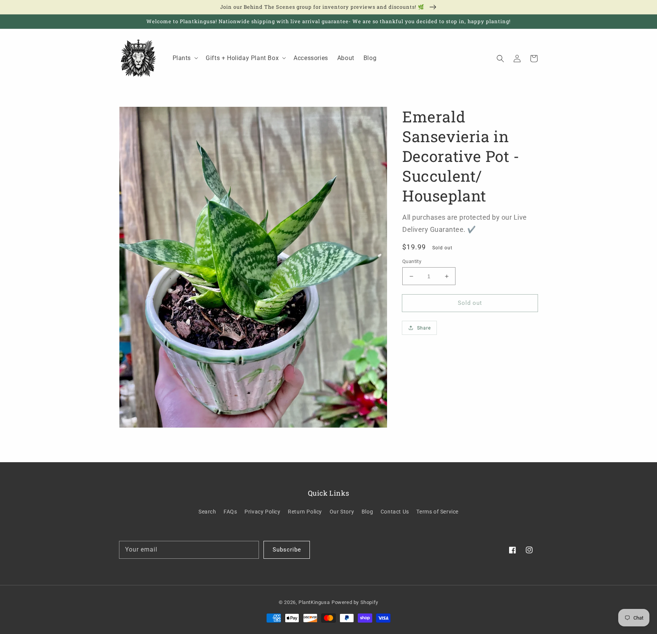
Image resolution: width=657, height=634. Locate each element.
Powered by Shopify (355, 602)
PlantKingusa (314, 602)
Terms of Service (437, 512)
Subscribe (287, 549)
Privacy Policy (262, 512)
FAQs (230, 512)
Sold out (470, 303)
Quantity (411, 261)
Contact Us (395, 512)
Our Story (342, 512)
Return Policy (305, 512)
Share (424, 328)
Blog (367, 512)
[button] (500, 58)
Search (207, 512)
